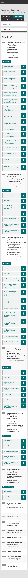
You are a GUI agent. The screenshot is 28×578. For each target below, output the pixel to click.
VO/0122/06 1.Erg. (9, 487)
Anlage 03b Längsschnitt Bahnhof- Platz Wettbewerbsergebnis (10, 135)
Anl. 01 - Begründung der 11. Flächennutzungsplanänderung (11, 279)
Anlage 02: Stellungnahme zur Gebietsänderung (11, 463)
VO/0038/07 (7, 263)
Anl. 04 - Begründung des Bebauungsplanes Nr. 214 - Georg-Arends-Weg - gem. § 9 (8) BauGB (11, 293)
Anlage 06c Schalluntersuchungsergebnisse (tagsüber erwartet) (11, 161)
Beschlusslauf (7, 200)
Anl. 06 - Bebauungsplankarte (11, 336)
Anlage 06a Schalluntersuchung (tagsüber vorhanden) (11, 148)
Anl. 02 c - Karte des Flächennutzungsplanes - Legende (10, 330)
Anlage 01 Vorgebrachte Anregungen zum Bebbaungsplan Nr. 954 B (10, 73)
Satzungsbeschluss (8, 66)
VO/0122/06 (7, 436)
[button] (23, 67)
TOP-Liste (6, 19)
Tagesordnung (18, 16)
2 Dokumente (6, 29)
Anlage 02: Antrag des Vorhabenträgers (9, 383)
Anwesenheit (19, 19)
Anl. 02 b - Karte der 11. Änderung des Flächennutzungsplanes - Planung (10, 322)
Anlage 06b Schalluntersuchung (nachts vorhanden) (11, 154)
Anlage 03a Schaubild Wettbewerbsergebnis (9, 128)
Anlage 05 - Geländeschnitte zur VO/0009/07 (11, 231)
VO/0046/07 (7, 367)
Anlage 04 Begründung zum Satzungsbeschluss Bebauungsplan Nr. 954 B (10, 94)
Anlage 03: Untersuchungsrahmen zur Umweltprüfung (10, 406)
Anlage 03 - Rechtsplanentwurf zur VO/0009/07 (11, 225)
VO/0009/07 (7, 190)
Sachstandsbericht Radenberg (11, 451)
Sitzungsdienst (19, 574)
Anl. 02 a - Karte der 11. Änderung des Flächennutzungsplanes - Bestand (10, 314)
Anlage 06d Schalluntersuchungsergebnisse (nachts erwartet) (11, 168)
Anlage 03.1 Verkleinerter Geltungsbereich (10, 115)
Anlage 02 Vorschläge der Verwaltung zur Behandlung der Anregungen (11, 80)
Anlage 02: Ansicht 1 (8, 394)
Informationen (6, 16)
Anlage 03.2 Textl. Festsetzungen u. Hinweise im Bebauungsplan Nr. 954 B (11, 122)
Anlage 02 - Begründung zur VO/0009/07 (10, 213)
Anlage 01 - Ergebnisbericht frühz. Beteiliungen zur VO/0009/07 (10, 207)
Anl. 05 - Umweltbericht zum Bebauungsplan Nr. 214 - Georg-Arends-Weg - (11, 301)
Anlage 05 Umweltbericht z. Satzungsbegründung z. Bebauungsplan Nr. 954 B (10, 101)
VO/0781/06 (7, 61)
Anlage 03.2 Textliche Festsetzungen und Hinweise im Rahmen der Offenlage (11, 87)
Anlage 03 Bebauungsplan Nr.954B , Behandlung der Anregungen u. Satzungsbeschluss (10, 108)
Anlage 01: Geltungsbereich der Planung (11, 389)
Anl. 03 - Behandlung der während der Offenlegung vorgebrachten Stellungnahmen (11, 286)
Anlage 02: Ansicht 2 (8, 399)
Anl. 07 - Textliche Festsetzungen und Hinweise (11, 307)
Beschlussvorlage (8, 195)
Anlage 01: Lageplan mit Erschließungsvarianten (9, 457)
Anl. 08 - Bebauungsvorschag (11, 341)
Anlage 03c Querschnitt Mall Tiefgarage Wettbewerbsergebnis (10, 142)
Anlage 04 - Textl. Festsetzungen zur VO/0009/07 (11, 219)
